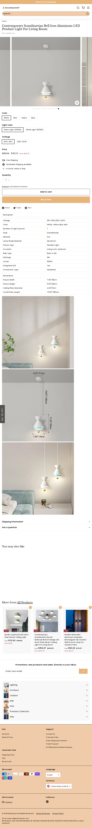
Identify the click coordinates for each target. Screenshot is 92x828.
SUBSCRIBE (63, 421)
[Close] (77, 396)
